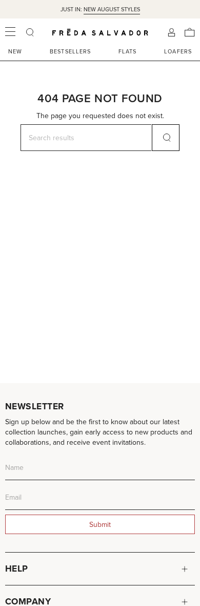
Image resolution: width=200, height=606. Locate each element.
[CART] (189, 32)
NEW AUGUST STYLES (112, 9)
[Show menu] (10, 32)
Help (16, 568)
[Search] (165, 137)
